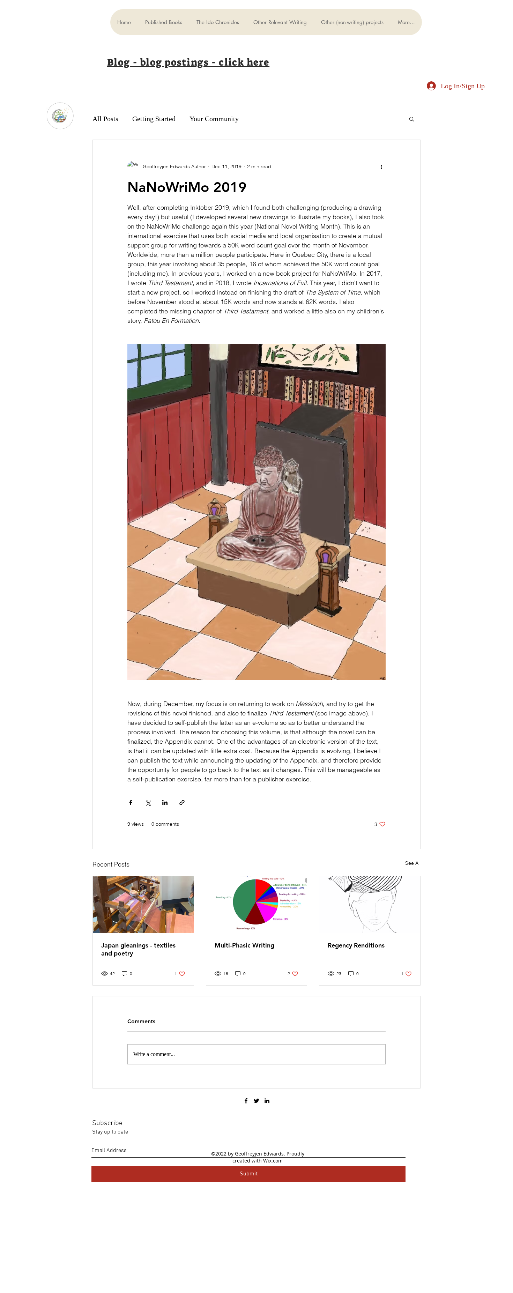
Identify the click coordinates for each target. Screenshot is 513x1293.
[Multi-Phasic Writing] (256, 904)
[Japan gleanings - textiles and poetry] (143, 904)
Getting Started (154, 118)
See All (413, 863)
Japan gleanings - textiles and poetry (138, 949)
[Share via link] (182, 802)
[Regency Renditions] (369, 904)
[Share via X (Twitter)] (147, 802)
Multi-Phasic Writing (244, 945)
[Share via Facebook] (130, 802)
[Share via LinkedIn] (165, 802)
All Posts (105, 118)
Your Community (214, 118)
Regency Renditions (356, 945)
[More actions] (381, 166)
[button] (411, 118)
